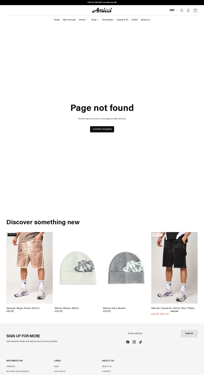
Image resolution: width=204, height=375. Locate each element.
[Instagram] (134, 342)
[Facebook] (128, 342)
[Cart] (195, 10)
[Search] (181, 10)
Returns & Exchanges (17, 371)
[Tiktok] (140, 342)
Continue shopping (102, 129)
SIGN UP (189, 333)
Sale (56, 367)
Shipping (10, 367)
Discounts (59, 371)
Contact (106, 371)
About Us (107, 367)
